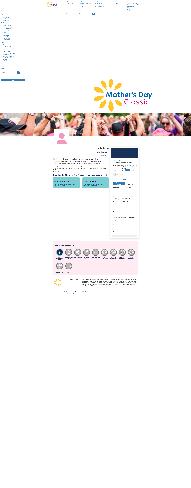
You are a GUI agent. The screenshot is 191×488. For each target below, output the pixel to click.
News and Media (7, 57)
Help (2, 64)
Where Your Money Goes (9, 53)
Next (128, 220)
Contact (5, 60)
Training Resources (7, 18)
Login (13, 80)
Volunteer (3, 32)
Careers (5, 59)
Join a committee (7, 39)
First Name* (116, 187)
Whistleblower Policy (62, 293)
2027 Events (6, 17)
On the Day (5, 36)
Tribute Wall (6, 62)
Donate (50, 77)
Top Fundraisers (83, 6)
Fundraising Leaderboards (9, 30)
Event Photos (6, 20)
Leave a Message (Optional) (120, 201)
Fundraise (3, 23)
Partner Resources (81, 291)
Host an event (6, 38)
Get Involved (6, 35)
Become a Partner (7, 46)
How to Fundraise (7, 25)
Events (2, 14)
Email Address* (117, 193)
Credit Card (125, 228)
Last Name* (128, 187)
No (130, 200)
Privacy (66, 291)
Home (3, 11)
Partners (3, 42)
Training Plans (70, 3)
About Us (3, 49)
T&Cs (72, 291)
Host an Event (100, 4)
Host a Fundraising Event (9, 27)
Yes (119, 200)
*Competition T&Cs (75, 293)
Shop (2, 68)
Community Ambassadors (9, 56)
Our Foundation (6, 51)
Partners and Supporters (9, 45)
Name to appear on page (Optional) (122, 211)
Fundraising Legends (8, 28)
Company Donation (130, 183)
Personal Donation (119, 183)
